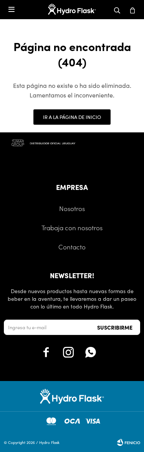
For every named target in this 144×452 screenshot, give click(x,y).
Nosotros (72, 208)
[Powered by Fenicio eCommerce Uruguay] (128, 442)
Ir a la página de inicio (72, 116)
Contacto (72, 246)
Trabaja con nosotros (72, 227)
